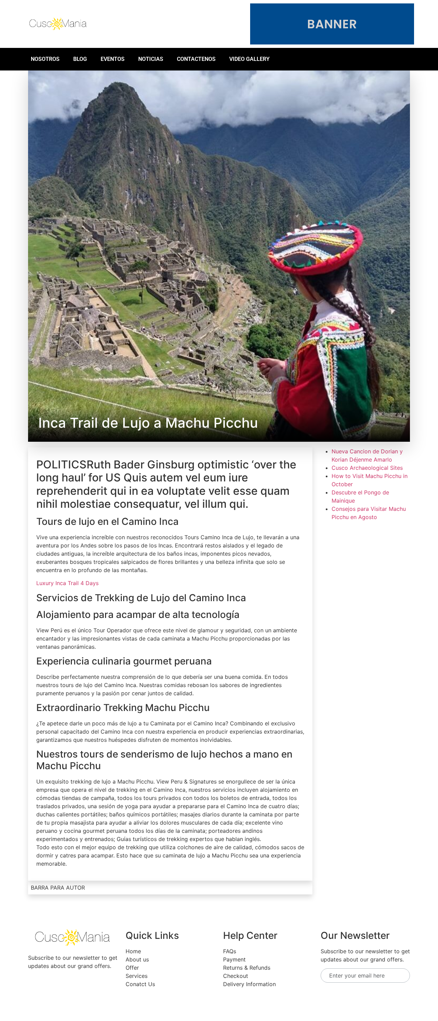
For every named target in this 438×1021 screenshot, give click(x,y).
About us (137, 959)
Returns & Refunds (246, 967)
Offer (132, 967)
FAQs (229, 951)
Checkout (235, 975)
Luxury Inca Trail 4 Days (67, 583)
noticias (150, 59)
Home (133, 951)
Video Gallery (249, 59)
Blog (80, 59)
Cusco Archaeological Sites (367, 467)
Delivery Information (249, 984)
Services (136, 975)
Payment (234, 959)
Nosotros (45, 59)
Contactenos (196, 59)
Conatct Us (140, 984)
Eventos (113, 59)
